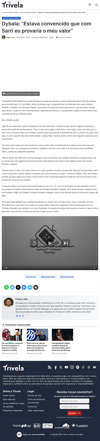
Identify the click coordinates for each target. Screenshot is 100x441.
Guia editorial (9, 399)
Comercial (32, 406)
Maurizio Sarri (48, 276)
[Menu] (90, 4)
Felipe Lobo (21, 299)
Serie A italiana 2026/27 (28, 12)
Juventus (31, 276)
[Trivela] (12, 5)
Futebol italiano (13, 12)
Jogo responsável (35, 410)
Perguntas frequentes (13, 410)
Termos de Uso (34, 395)
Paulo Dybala (67, 276)
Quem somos (9, 395)
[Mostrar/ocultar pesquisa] (96, 5)
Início (5, 12)
